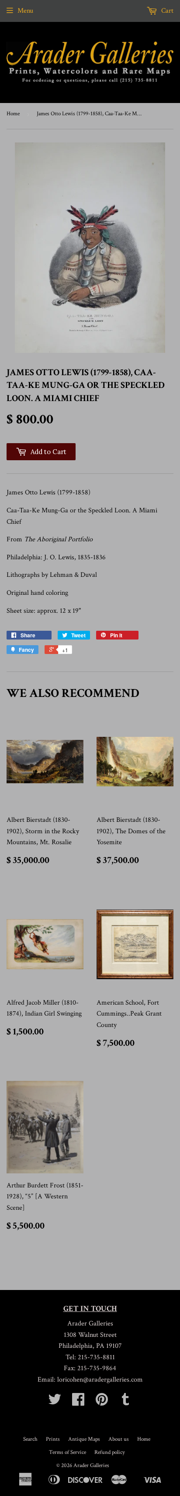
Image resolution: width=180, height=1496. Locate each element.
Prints (53, 1439)
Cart (166, 10)
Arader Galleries (91, 1465)
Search (30, 1439)
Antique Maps (84, 1439)
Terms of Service (67, 1452)
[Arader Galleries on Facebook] (78, 1402)
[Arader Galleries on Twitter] (54, 1402)
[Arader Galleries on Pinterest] (101, 1402)
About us (118, 1439)
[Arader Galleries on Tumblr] (125, 1402)
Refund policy (109, 1452)
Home (13, 113)
